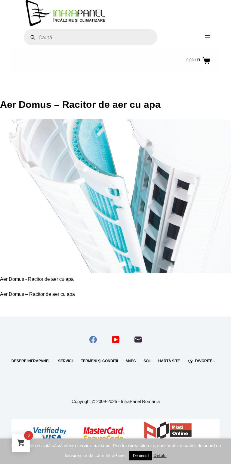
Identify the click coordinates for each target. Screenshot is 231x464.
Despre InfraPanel (31, 361)
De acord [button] (141, 455)
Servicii (65, 361)
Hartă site (169, 361)
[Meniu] (207, 37)
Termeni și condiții (99, 361)
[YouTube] (115, 339)
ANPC (130, 361)
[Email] (138, 339)
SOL (147, 361)
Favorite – (205, 361)
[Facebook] (93, 339)
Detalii (160, 455)
